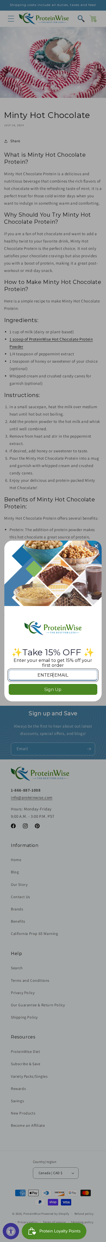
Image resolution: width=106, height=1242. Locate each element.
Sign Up (52, 689)
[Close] (96, 546)
